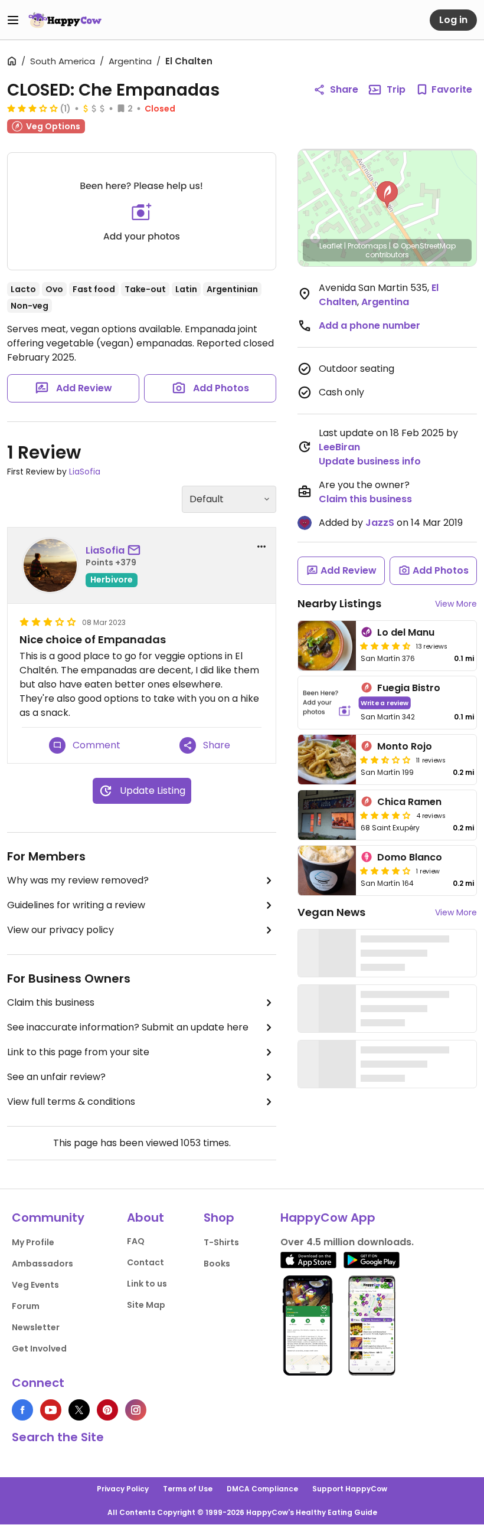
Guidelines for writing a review (76, 905)
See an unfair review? (56, 1077)
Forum (26, 1306)
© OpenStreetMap (424, 246)
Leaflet (330, 246)
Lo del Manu (405, 632)
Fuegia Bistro (408, 688)
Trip (396, 89)
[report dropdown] (261, 546)
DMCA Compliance (262, 1489)
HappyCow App (327, 1217)
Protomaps (367, 246)
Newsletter (36, 1327)
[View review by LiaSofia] (50, 565)
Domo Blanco (409, 857)
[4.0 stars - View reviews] (385, 870)
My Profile (33, 1242)
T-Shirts (221, 1242)
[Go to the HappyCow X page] (79, 1410)
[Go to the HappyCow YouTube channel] (50, 1410)
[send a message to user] (136, 551)
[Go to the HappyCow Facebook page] (22, 1410)
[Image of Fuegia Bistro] (327, 702)
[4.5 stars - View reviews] (385, 645)
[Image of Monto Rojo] (327, 759)
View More (456, 604)
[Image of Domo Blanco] (327, 870)
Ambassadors (42, 1263)
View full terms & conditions (71, 1101)
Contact (145, 1262)
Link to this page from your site (78, 1052)
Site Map (146, 1305)
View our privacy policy (60, 930)
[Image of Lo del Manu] (327, 645)
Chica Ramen (409, 802)
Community (48, 1217)
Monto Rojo (404, 746)
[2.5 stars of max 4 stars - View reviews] (385, 759)
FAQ (136, 1241)
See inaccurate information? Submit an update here (127, 1027)
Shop (219, 1217)
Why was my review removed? (78, 880)
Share (344, 89)
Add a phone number (369, 325)
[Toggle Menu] (13, 20)
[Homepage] (65, 20)
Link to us (147, 1284)
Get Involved (39, 1348)
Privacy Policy (123, 1489)
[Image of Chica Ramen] (327, 815)
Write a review (384, 702)
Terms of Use (187, 1489)
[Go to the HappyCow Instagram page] (135, 1410)
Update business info (370, 461)
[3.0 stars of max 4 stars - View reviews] (32, 108)
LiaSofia (84, 471)
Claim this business (50, 1002)
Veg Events (35, 1285)
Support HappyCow (349, 1489)
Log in (453, 20)
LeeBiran (339, 447)
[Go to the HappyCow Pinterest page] (107, 1410)
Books (217, 1263)
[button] (387, 194)
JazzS (379, 522)
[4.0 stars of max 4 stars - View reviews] (385, 815)
